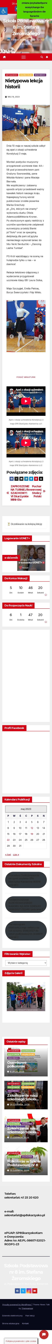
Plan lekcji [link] (30, 1315)
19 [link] (32, 833)
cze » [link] (16, 854)
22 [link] (8, 839)
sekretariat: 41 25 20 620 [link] (21, 1197)
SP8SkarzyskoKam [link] (29, 1233)
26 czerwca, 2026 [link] (20, 1104)
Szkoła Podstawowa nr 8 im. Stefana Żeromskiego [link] (26, 27)
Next (39, 335)
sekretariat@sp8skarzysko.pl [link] (24, 1215)
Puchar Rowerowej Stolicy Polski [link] (34, 491)
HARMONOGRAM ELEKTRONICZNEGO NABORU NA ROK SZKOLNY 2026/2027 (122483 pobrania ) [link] (26, 904)
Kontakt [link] (25, 1323)
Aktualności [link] (11, 75)
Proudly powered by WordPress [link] (17, 1304)
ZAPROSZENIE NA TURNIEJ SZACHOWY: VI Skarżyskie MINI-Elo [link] (18, 493)
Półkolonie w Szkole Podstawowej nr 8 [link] (24, 1163)
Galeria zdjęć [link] (26, 75)
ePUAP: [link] (9, 1233)
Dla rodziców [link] (28, 1051)
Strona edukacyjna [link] (10, 1323)
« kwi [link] (8, 854)
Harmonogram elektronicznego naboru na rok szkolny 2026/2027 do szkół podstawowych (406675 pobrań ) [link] (26, 930)
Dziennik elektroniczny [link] (12, 1315)
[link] (4, 11)
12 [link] (32, 828)
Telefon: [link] (10, 1193)
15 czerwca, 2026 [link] (19, 1170)
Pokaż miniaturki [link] (26, 377)
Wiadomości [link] (40, 75)
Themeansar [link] (27, 1308)
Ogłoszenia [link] (27, 1124)
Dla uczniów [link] (13, 1054)
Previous (10, 335)
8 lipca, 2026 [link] (17, 1071)
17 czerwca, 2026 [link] (19, 1137)
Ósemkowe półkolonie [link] (16, 1064)
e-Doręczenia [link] (13, 1236)
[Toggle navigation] (23, 57)
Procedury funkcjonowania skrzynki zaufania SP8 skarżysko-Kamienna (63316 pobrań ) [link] (24, 880)
